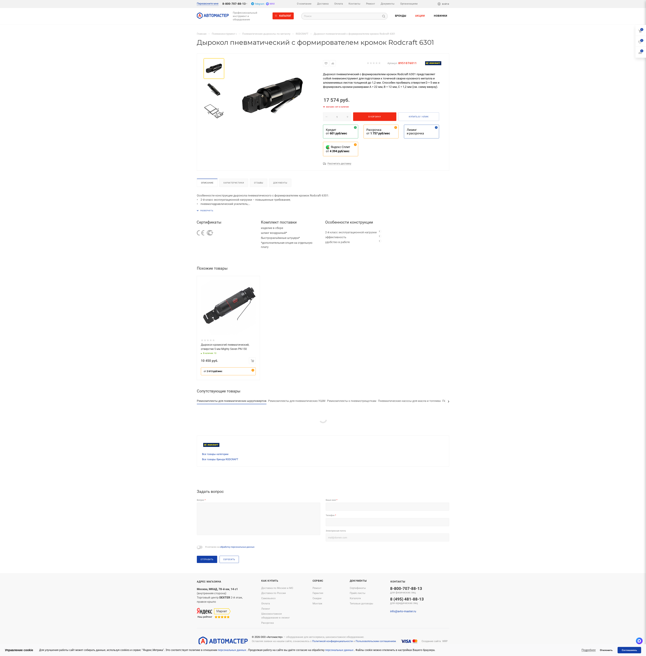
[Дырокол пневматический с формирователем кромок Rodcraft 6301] (272, 96)
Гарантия (318, 593)
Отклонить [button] (606, 650)
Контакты (397, 581)
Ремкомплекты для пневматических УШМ (296, 401)
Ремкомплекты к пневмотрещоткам (351, 401)
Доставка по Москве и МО (277, 588)
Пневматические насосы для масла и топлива (409, 401)
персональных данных (232, 650)
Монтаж (317, 603)
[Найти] (384, 16)
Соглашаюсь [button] (629, 650)
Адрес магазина (209, 581)
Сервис (318, 580)
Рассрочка (267, 622)
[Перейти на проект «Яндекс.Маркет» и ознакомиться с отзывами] (214, 613)
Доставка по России (273, 593)
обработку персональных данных (237, 547)
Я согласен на (229, 547)
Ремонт (317, 588)
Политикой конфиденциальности (332, 641)
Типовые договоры (361, 603)
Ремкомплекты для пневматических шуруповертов (231, 401)
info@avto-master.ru (403, 611)
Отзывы (258, 182)
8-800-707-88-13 (234, 3)
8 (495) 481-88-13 (407, 601)
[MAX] (639, 640)
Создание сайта (431, 641)
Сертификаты (358, 588)
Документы (280, 182)
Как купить (269, 580)
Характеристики (233, 182)
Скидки (317, 598)
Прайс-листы (357, 593)
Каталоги (355, 598)
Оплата (265, 603)
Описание (207, 182)
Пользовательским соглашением (376, 641)
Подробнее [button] (589, 650)
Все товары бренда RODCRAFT (220, 459)
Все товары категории (215, 454)
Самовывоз (268, 598)
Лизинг (265, 608)
